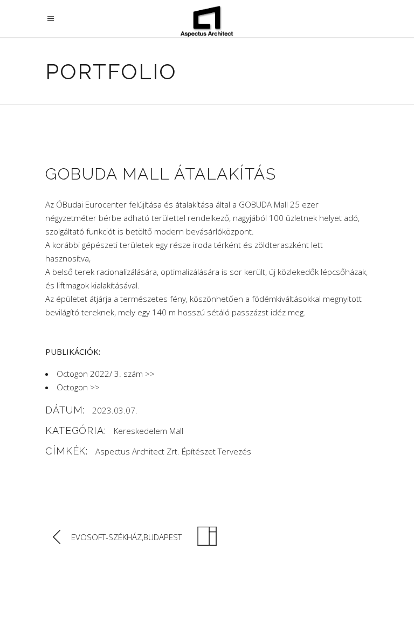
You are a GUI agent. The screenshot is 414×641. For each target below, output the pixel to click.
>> (150, 373)
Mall (176, 430)
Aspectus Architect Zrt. (137, 451)
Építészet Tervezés (216, 451)
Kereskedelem (140, 430)
